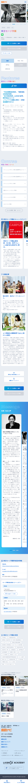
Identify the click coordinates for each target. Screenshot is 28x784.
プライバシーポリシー (20, 750)
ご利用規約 (4, 753)
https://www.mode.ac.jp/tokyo (10, 566)
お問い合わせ (18, 753)
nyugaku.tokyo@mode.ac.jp (9, 571)
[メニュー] (25, 2)
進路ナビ (2, 37)
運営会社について (19, 755)
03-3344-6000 (7, 611)
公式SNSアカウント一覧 (7, 755)
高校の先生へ (4, 744)
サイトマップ (5, 750)
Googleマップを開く (11, 593)
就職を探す (4, 739)
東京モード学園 (21, 37)
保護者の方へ (4, 747)
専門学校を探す (9, 37)
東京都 (15, 37)
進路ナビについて (5, 741)
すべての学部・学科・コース (13, 210)
